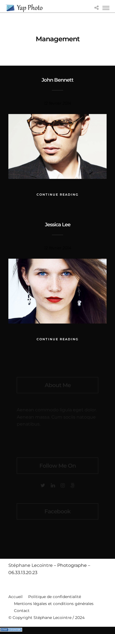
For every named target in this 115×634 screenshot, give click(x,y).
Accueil (15, 596)
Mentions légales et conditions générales (54, 603)
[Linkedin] (53, 485)
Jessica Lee (57, 225)
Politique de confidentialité (54, 596)
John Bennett (57, 80)
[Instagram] (63, 485)
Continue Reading (57, 194)
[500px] (72, 485)
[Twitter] (42, 485)
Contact (22, 610)
